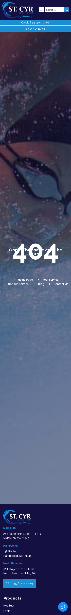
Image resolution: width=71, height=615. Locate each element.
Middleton (9, 527)
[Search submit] (66, 9)
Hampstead (10, 545)
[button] (41, 9)
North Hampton (13, 563)
